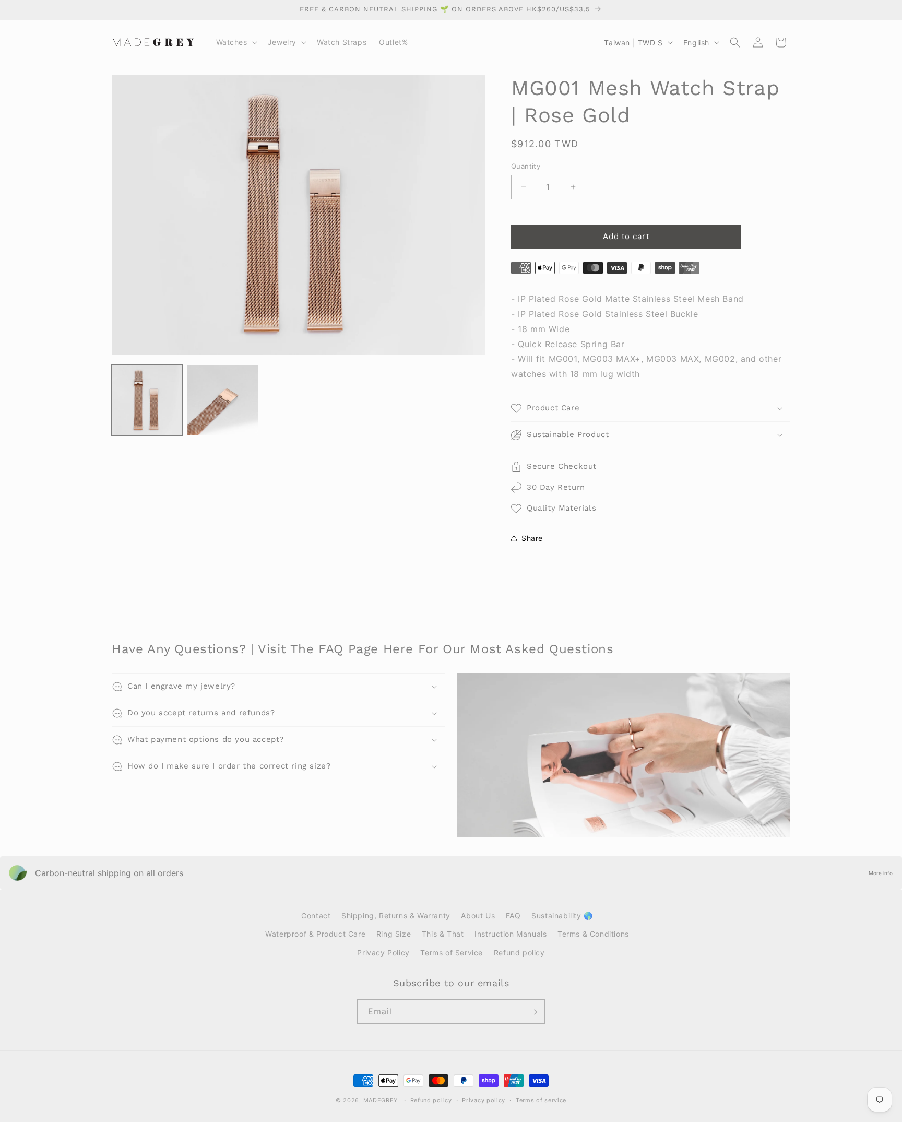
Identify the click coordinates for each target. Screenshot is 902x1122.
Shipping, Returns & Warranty (395, 915)
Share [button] (532, 538)
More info (881, 873)
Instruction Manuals (510, 933)
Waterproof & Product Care (315, 933)
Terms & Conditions (593, 933)
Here (398, 649)
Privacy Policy (383, 952)
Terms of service (541, 1099)
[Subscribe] (532, 1012)
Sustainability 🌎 (562, 915)
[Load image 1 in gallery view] (147, 400)
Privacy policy (483, 1099)
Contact (315, 915)
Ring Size (393, 933)
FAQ (513, 915)
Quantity (525, 166)
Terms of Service (451, 952)
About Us (478, 915)
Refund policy (519, 952)
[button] (236, 42)
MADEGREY (380, 1100)
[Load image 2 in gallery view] (222, 400)
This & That (443, 933)
